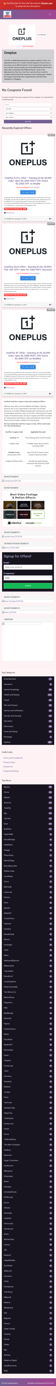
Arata (27, 1234)
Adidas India (27, 871)
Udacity (27, 1208)
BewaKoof (27, 976)
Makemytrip (27, 966)
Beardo (27, 908)
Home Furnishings (27, 690)
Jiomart (27, 818)
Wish (27, 1371)
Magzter (27, 1318)
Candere (27, 929)
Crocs (27, 882)
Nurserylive (27, 1050)
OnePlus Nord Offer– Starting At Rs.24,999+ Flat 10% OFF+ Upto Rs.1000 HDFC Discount (28, 268)
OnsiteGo (27, 1082)
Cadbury (27, 1150)
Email (7, 562)
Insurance (27, 684)
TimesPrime (27, 918)
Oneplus (27, 1060)
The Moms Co (27, 992)
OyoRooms (27, 1166)
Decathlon (27, 1039)
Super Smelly (27, 1329)
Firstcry (27, 897)
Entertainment (27, 679)
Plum (27, 903)
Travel (27, 700)
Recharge (27, 737)
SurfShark (27, 1266)
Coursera (27, 1276)
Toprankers (27, 971)
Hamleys (27, 1187)
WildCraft (27, 1271)
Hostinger (27, 945)
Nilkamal (27, 1297)
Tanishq (27, 1334)
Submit (28, 586)
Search (27, 121)
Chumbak (27, 1213)
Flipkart (27, 797)
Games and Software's (27, 711)
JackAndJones (27, 1366)
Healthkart (27, 845)
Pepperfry (27, 1003)
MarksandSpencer (27, 961)
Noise (27, 1034)
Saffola (27, 1355)
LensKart (27, 1218)
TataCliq (27, 808)
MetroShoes (27, 997)
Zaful (27, 1071)
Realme (27, 1302)
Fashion (27, 742)
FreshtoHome (27, 1029)
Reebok (27, 1087)
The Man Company (27, 1145)
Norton (27, 939)
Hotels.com (27, 1124)
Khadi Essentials (27, 987)
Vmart (27, 1129)
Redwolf (27, 1255)
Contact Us (8, 767)
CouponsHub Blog (11, 771)
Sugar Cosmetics (27, 1160)
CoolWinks (27, 876)
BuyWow (27, 829)
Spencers (27, 1155)
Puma (27, 1134)
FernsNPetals (27, 840)
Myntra (27, 787)
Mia (27, 1350)
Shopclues (27, 1176)
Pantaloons (27, 1287)
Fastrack (27, 924)
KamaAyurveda (27, 866)
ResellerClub (27, 934)
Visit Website (41, 35)
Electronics (10, 213)
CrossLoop (27, 1066)
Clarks (27, 1345)
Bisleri (27, 1181)
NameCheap (27, 861)
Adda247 (27, 913)
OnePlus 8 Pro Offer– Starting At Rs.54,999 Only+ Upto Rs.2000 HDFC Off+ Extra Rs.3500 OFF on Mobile (28, 181)
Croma (27, 1324)
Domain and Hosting (27, 716)
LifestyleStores (27, 1192)
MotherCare (27, 1239)
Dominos (27, 1076)
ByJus (27, 1203)
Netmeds (27, 887)
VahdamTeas (27, 1108)
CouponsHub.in (12, 1383)
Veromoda (27, 1224)
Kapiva (27, 1024)
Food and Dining (27, 732)
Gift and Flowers (27, 705)
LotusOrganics (27, 982)
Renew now (46, 3)
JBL (27, 1250)
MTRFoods (27, 1197)
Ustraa (27, 1339)
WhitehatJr (27, 1308)
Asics (27, 955)
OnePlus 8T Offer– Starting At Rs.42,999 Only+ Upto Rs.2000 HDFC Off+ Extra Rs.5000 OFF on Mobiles (28, 355)
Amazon (27, 803)
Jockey (27, 1092)
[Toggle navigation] (49, 14)
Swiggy (27, 850)
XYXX (27, 1281)
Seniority (27, 1018)
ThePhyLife (27, 1118)
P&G (27, 1008)
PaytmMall (27, 834)
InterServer (27, 1229)
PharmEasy (27, 855)
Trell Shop (27, 1292)
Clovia (27, 792)
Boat (27, 824)
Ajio (27, 813)
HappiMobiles (27, 1260)
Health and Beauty (27, 695)
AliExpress (27, 1171)
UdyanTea (27, 1113)
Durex (27, 1055)
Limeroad (27, 892)
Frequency (9, 573)
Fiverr (27, 1097)
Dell (27, 1313)
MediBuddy (27, 1013)
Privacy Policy (9, 762)
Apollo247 (27, 1045)
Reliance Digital (27, 1360)
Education (27, 721)
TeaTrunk (27, 1103)
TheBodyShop (27, 1139)
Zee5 (27, 950)
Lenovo (27, 1245)
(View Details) (34, 187)
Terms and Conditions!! (13, 758)
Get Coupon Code (27, 192)
